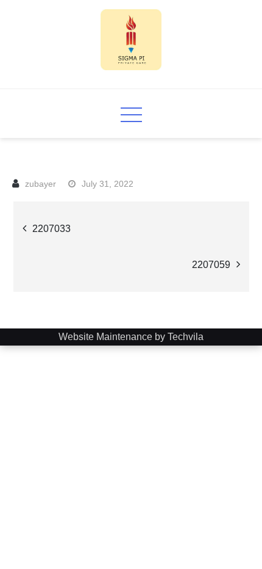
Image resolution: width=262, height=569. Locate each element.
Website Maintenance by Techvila (131, 337)
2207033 (51, 228)
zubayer (40, 184)
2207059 (211, 264)
